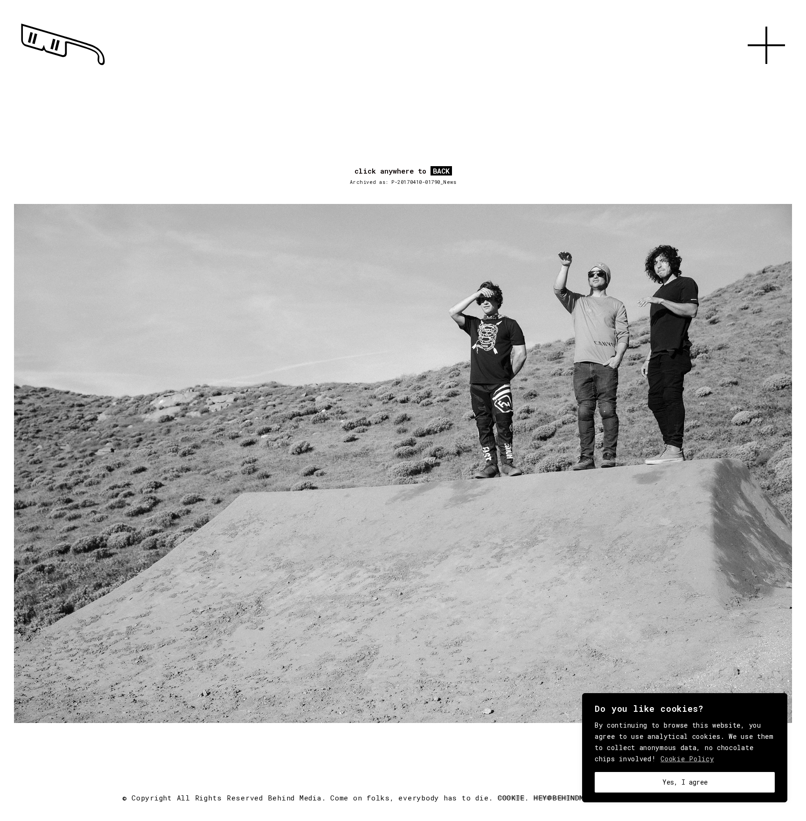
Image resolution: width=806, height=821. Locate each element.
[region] (684, 747)
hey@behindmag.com (572, 797)
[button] (766, 74)
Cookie (511, 797)
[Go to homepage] (63, 65)
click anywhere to (402, 171)
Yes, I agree (685, 782)
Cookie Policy (687, 758)
